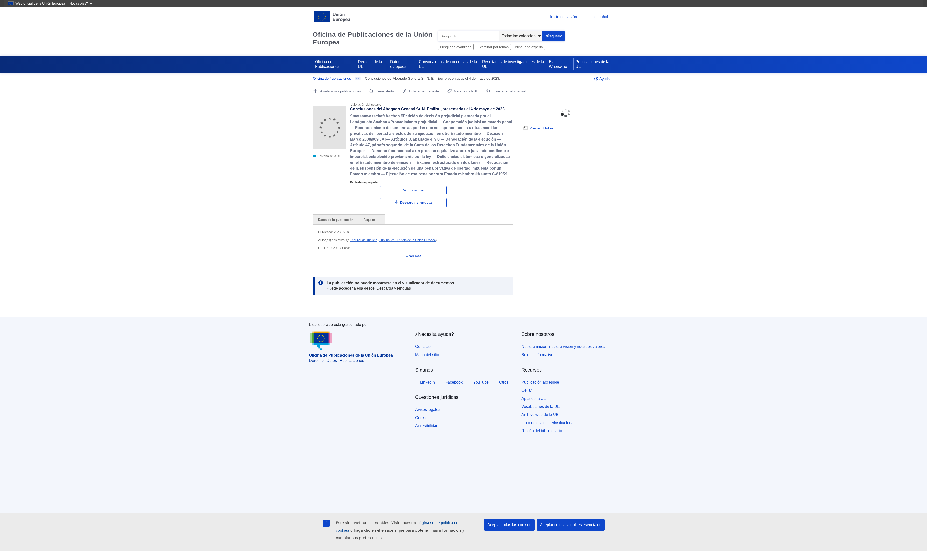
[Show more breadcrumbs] (358, 78)
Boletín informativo (537, 355)
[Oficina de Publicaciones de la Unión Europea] (332, 16)
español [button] (601, 17)
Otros (503, 382)
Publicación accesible (540, 382)
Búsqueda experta (529, 47)
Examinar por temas (493, 47)
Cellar (526, 390)
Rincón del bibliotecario (541, 431)
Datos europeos (398, 64)
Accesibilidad (426, 426)
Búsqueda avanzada (455, 47)
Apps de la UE (533, 398)
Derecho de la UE (370, 64)
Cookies (422, 418)
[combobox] (468, 36)
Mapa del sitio (427, 355)
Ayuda (604, 79)
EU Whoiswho (558, 64)
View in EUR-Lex (541, 128)
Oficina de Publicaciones (327, 64)
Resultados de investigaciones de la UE (513, 64)
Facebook (454, 382)
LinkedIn (427, 382)
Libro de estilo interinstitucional (548, 423)
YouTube (481, 382)
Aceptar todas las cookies (509, 525)
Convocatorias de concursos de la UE (448, 64)
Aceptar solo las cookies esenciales (570, 525)
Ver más (415, 256)
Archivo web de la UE (540, 415)
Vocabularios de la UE (540, 406)
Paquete (369, 220)
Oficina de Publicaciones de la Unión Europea (372, 38)
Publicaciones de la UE (592, 64)
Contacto (423, 346)
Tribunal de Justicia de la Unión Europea (407, 240)
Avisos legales (427, 410)
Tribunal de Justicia (363, 240)
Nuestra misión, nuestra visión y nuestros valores (563, 346)
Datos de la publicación (335, 220)
